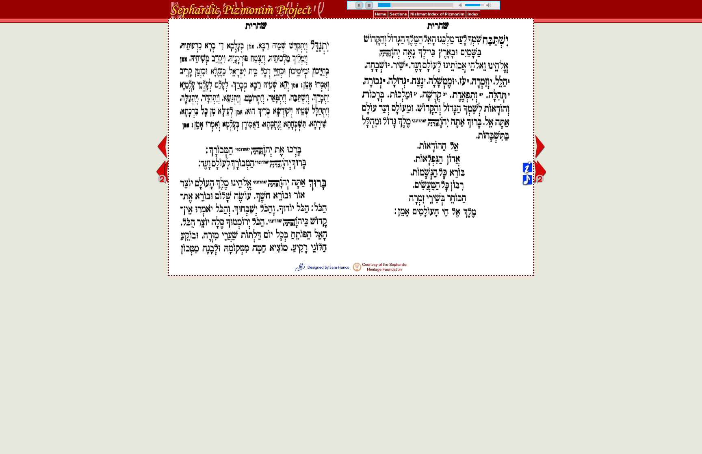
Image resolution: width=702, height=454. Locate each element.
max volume (488, 5)
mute (461, 5)
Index (473, 14)
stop (369, 5)
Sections (398, 14)
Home (380, 14)
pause (359, 5)
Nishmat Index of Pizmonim (437, 14)
